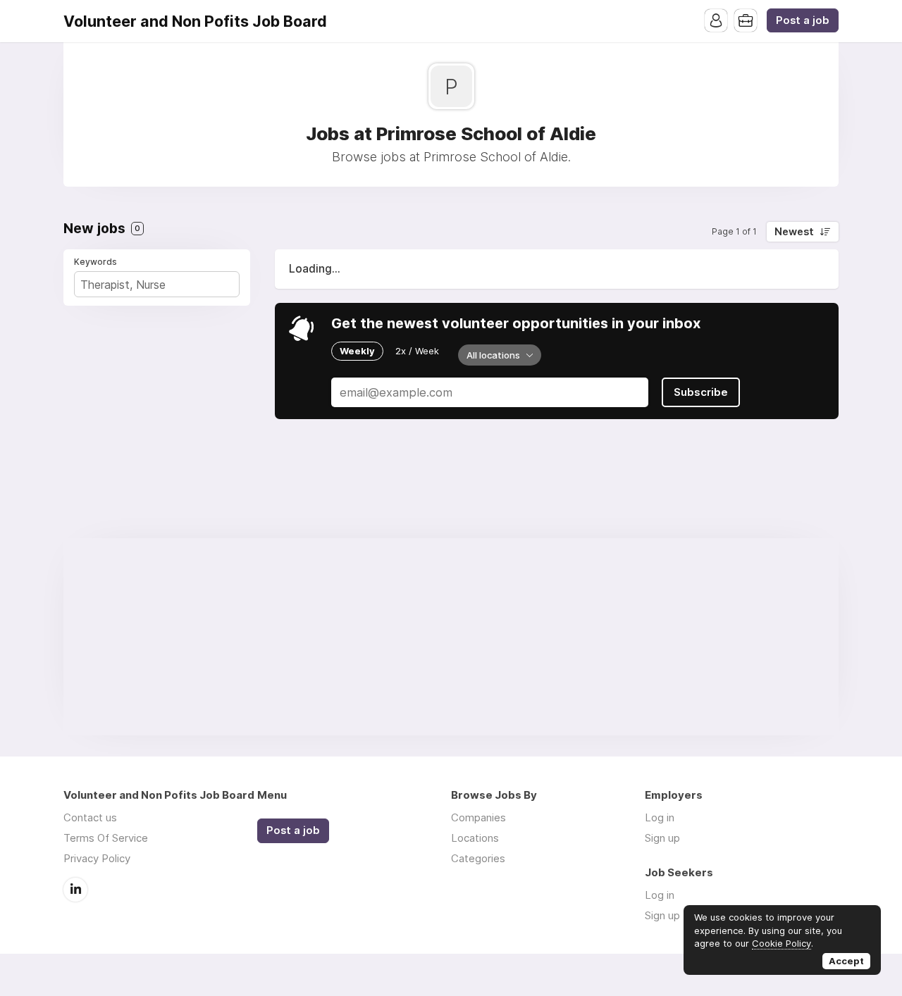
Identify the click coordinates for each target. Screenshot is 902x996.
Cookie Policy (781, 943)
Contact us (90, 817)
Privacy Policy (96, 858)
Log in (659, 817)
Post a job (802, 20)
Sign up (662, 838)
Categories (478, 858)
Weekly (357, 350)
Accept (846, 960)
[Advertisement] (451, 636)
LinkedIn (75, 890)
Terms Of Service (105, 838)
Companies (478, 817)
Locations (475, 838)
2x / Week (417, 350)
